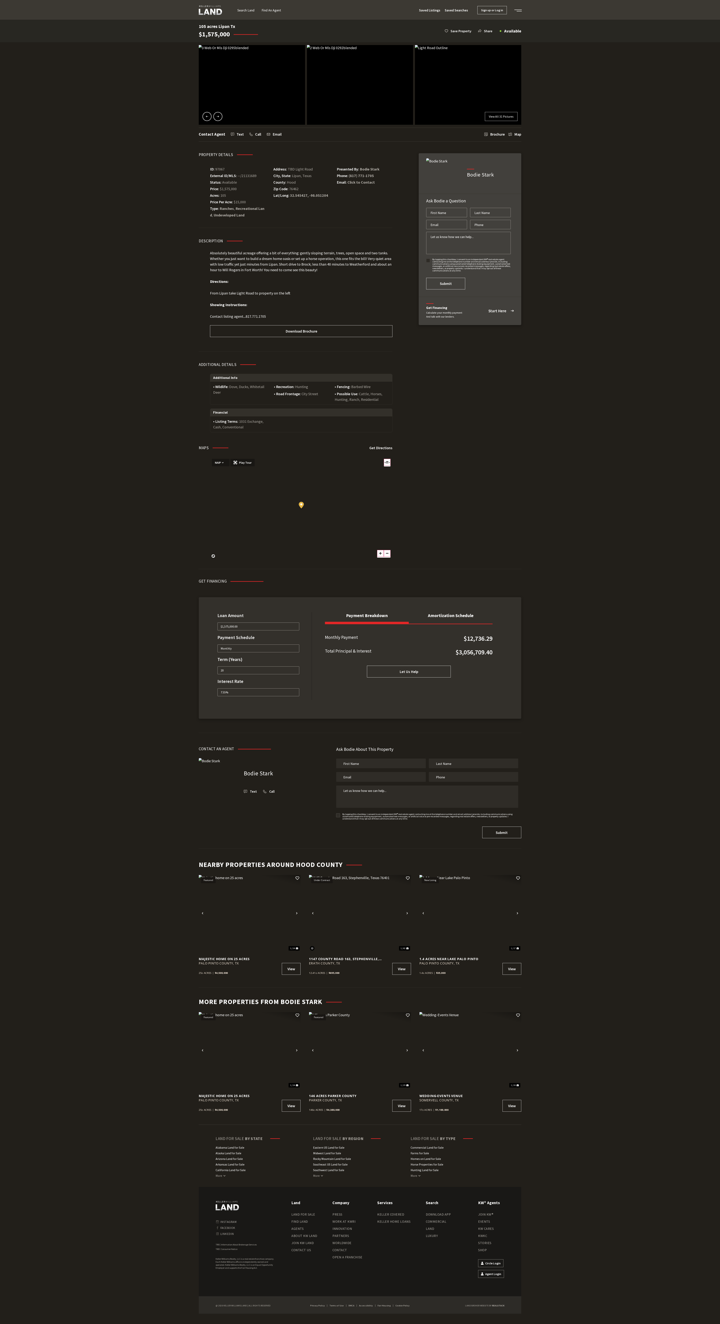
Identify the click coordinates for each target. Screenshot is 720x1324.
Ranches (227, 208)
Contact (339, 1250)
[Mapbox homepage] (213, 556)
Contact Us (301, 1250)
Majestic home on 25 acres (224, 959)
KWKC (482, 1236)
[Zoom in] (380, 553)
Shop (482, 1250)
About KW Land (304, 1236)
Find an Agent (271, 10)
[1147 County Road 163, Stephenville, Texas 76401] (360, 913)
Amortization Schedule (450, 615)
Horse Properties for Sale (427, 1164)
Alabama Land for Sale (230, 1147)
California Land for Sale (231, 1170)
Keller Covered (390, 1214)
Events (484, 1221)
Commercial (436, 1221)
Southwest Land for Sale (328, 1170)
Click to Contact (361, 182)
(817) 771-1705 (361, 175)
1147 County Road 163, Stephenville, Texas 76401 (344, 959)
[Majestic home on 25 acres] (250, 913)
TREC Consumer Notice (226, 1249)
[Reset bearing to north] (387, 462)
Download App (438, 1214)
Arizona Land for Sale (229, 1159)
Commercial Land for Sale (427, 1147)
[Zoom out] (387, 553)
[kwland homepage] (227, 1205)
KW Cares (486, 1228)
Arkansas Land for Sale (230, 1164)
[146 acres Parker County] (360, 1050)
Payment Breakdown (367, 615)
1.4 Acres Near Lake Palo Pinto (449, 959)
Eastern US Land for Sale (328, 1147)
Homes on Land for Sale (426, 1159)
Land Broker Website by (484, 1305)
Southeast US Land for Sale (330, 1164)
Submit (446, 283)
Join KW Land (302, 1243)
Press (337, 1214)
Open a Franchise (347, 1257)
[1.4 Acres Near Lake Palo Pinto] (470, 913)
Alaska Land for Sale (228, 1153)
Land (430, 1228)
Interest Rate (230, 681)
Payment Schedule (236, 637)
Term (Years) (230, 659)
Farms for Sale (420, 1153)
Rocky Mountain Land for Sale (332, 1159)
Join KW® (485, 1214)
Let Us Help (409, 671)
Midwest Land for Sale (327, 1153)
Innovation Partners (342, 1232)
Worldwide (342, 1243)
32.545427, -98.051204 (309, 195)
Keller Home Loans (393, 1221)
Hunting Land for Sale (425, 1170)
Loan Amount (231, 615)
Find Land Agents (299, 1225)
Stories (484, 1243)
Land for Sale (303, 1214)
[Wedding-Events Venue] (470, 1050)
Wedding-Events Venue (441, 1096)
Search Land (245, 10)
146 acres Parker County (333, 1096)
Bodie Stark (370, 169)
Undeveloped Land (229, 215)
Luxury (432, 1236)
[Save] (297, 878)
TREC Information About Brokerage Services (236, 1244)
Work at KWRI (344, 1221)
